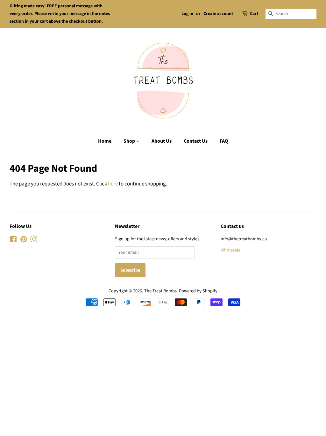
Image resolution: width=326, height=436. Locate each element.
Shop (130, 141)
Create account (218, 14)
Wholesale (230, 250)
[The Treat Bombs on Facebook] (13, 240)
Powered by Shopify (198, 291)
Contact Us (196, 141)
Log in (187, 14)
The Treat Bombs (160, 291)
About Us (162, 141)
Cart (254, 14)
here (113, 184)
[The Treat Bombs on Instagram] (33, 240)
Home (104, 141)
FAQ (224, 141)
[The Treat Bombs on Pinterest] (23, 240)
